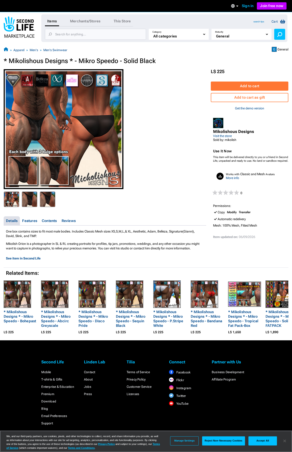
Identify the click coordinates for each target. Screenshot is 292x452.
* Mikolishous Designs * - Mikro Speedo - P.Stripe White (168, 319)
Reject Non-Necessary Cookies (223, 440)
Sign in (247, 6)
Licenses (133, 394)
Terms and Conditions (81, 448)
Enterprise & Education (57, 387)
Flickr (179, 380)
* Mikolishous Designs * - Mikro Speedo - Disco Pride (93, 319)
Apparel (18, 50)
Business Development (228, 372)
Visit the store (222, 136)
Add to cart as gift (249, 97)
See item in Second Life (23, 258)
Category (157, 32)
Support (47, 423)
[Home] (6, 50)
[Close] (285, 441)
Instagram (183, 388)
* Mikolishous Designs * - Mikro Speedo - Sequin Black (130, 319)
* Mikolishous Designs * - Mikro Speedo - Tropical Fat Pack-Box (243, 319)
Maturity (219, 32)
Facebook (182, 372)
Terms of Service (138, 372)
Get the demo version (249, 108)
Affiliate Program (224, 379)
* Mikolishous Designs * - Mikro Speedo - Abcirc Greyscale (55, 319)
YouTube (181, 403)
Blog (44, 408)
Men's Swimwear (55, 50)
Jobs (87, 387)
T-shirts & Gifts (51, 379)
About (88, 379)
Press (88, 394)
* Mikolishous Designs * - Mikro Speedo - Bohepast (20, 316)
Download (48, 401)
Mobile (46, 372)
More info (232, 178)
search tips (258, 21)
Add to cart (249, 86)
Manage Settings (184, 440)
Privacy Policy (136, 379)
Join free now (271, 6)
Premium (47, 394)
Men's (34, 50)
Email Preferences (54, 416)
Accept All (262, 440)
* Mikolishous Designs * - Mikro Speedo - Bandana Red (206, 319)
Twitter (180, 396)
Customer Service (139, 387)
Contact (89, 372)
